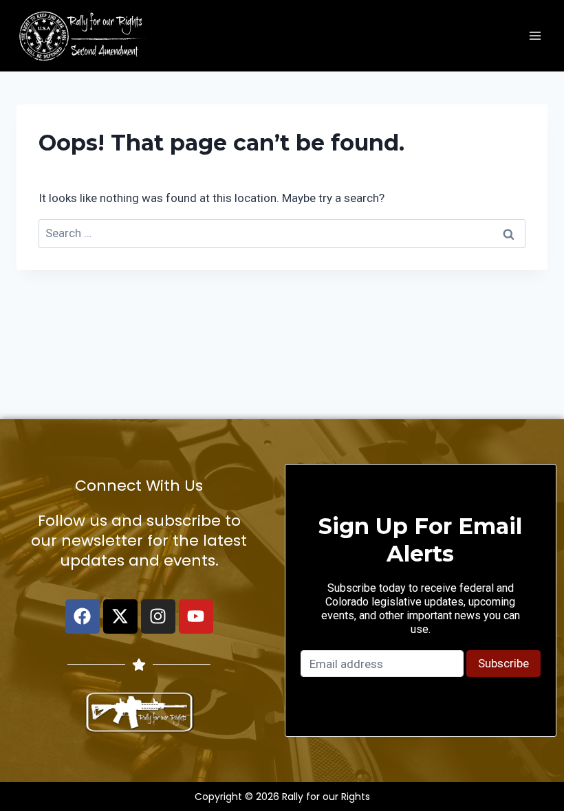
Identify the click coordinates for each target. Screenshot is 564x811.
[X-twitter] (120, 616)
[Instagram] (158, 616)
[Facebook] (82, 616)
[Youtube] (196, 616)
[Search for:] (282, 233)
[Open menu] (534, 35)
